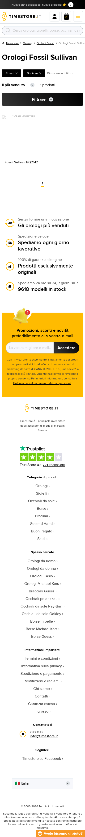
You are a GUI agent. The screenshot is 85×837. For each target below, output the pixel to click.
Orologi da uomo (41, 561)
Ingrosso (41, 711)
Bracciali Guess (41, 591)
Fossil (10, 73)
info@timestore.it (44, 736)
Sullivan (32, 73)
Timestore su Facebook (41, 758)
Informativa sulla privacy (41, 666)
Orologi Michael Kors (41, 583)
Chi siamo (41, 688)
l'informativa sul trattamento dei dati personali (42, 383)
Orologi (27, 43)
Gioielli (41, 493)
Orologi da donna (41, 568)
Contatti (41, 696)
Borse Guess (41, 636)
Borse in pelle (41, 621)
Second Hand (41, 523)
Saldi (41, 538)
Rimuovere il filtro (59, 73)
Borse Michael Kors (41, 629)
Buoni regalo (41, 531)
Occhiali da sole (41, 501)
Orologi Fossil (45, 43)
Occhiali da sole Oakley (41, 613)
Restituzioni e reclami (42, 681)
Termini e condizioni (41, 658)
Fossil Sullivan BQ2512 (21, 162)
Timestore (12, 43)
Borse (41, 508)
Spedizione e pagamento (41, 673)
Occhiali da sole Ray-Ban (41, 606)
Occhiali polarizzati (42, 598)
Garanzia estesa (41, 703)
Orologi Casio (41, 576)
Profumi (41, 516)
